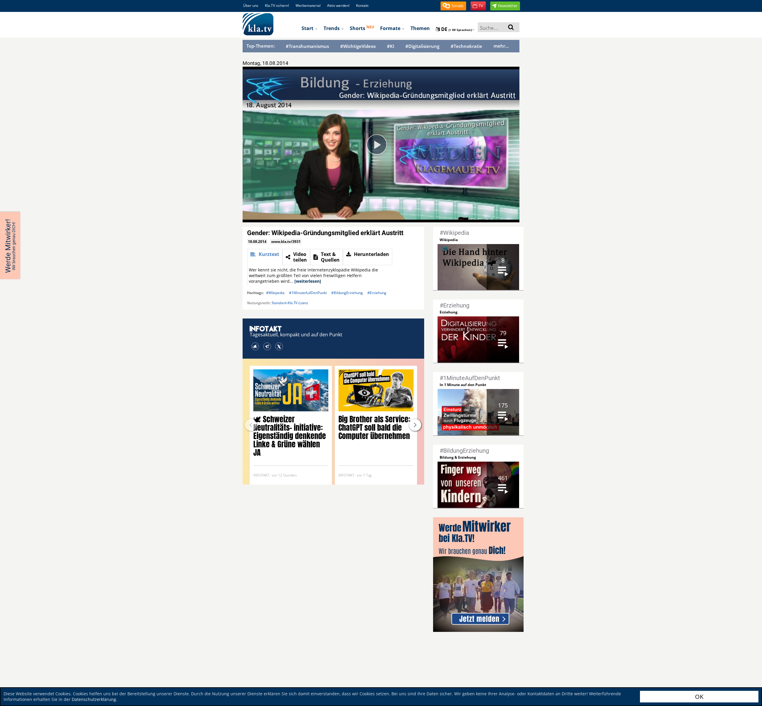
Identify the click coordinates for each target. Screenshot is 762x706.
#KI (390, 46)
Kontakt (362, 5)
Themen (420, 28)
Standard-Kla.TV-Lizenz (289, 302)
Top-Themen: (260, 46)
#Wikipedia (275, 292)
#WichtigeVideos (358, 46)
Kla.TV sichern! (277, 5)
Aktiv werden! (338, 5)
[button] (453, 5)
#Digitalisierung (422, 46)
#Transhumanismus (307, 46)
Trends (332, 28)
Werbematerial (308, 5)
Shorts (362, 28)
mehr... (501, 46)
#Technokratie (466, 46)
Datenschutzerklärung (94, 699)
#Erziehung (376, 292)
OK (699, 697)
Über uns (250, 5)
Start (308, 28)
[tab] (264, 257)
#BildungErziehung (347, 292)
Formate (391, 28)
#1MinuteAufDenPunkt (308, 292)
